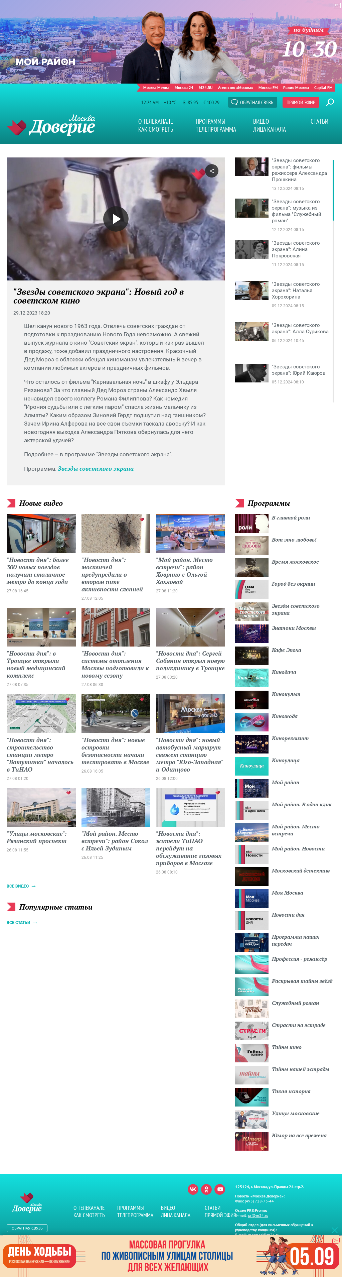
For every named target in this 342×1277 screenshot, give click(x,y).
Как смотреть (155, 129)
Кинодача (284, 672)
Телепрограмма (216, 129)
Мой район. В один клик (302, 804)
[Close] (335, 1230)
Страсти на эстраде (299, 1025)
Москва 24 (184, 87)
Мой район (285, 782)
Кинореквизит (290, 738)
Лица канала (269, 129)
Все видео (18, 886)
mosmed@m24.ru (263, 1234)
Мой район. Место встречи (296, 830)
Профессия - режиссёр (299, 958)
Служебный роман (295, 1003)
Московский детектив (301, 870)
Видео (261, 121)
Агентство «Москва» (235, 87)
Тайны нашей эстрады (300, 1069)
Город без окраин (293, 583)
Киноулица (286, 760)
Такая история (291, 1091)
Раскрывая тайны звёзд (302, 980)
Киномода (285, 716)
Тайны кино (287, 1047)
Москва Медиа (156, 87)
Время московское (295, 561)
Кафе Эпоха (286, 650)
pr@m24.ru (258, 1215)
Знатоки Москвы (294, 627)
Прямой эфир (301, 102)
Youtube (219, 1189)
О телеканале (155, 121)
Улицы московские (296, 1113)
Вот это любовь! (294, 539)
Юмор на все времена (299, 1135)
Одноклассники (206, 1189)
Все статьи (18, 922)
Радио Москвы (296, 87)
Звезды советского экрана (96, 468)
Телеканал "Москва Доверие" (51, 125)
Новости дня (288, 914)
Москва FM (268, 87)
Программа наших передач (295, 940)
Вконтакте (193, 1189)
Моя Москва (287, 892)
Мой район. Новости (298, 848)
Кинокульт (286, 694)
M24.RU (206, 87)
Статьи (319, 121)
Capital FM (323, 87)
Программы (210, 121)
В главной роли (291, 517)
